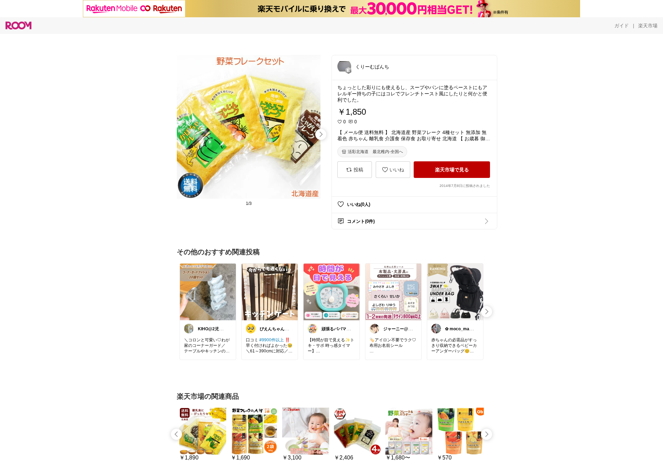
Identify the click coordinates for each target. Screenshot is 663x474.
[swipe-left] (176, 434)
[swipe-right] (320, 134)
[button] (344, 66)
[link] (208, 292)
